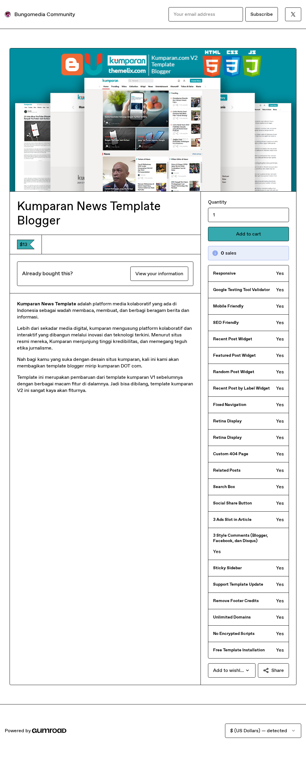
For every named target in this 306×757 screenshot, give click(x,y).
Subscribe (261, 14)
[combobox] (231, 670)
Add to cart (248, 234)
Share (277, 670)
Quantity (217, 202)
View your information (159, 273)
